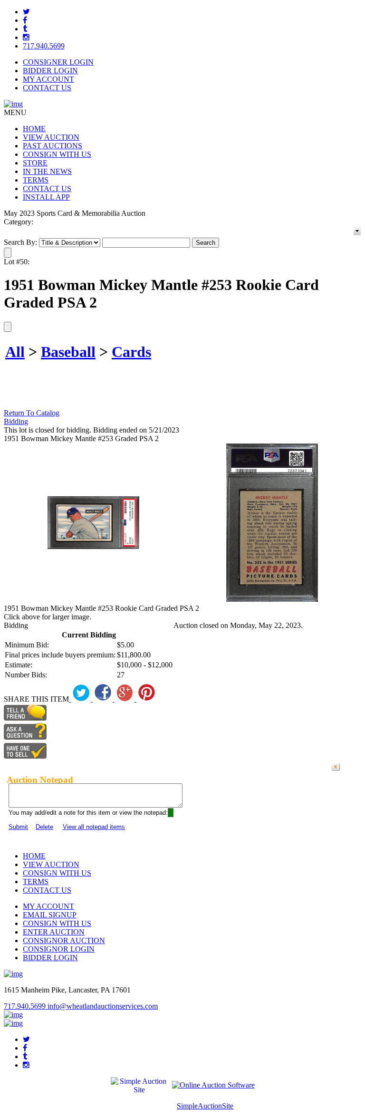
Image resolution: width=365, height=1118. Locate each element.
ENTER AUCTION (54, 932)
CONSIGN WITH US (57, 154)
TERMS (35, 180)
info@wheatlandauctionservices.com (103, 1006)
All (15, 351)
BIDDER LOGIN (50, 71)
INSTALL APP (46, 197)
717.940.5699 (44, 46)
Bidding (16, 421)
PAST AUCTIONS (52, 146)
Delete (44, 826)
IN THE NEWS (47, 171)
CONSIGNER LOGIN (58, 62)
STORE (35, 163)
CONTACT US (47, 88)
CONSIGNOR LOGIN (59, 949)
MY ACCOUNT (48, 79)
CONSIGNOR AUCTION (64, 940)
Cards (131, 351)
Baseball (68, 351)
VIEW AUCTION (51, 137)
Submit (18, 826)
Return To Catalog (31, 413)
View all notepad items (94, 826)
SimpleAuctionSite (205, 1106)
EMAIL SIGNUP (50, 915)
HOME (34, 129)
